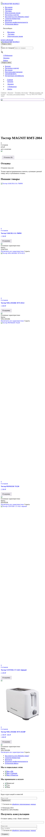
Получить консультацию (13, 72)
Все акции (8, 7)
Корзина (6, 58)
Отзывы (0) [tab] (8, 157)
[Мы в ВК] (9, 771)
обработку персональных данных (24, 804)
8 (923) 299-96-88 (7, 40)
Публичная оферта (11, 24)
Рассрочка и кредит (12, 15)
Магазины (8, 9)
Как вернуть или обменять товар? (17, 17)
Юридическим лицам (12, 13)
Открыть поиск (6, 44)
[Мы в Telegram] (11, 773)
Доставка (8, 11)
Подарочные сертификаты (14, 76)
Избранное (7, 55)
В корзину (6, 241)
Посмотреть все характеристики (12, 251)
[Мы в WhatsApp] (11, 775)
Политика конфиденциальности (16, 22)
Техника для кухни (21, 92)
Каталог (8, 66)
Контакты (8, 20)
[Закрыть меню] (2, 2)
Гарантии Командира (12, 18)
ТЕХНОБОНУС (11, 74)
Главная (10, 80)
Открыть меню (6, 62)
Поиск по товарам (7, 48)
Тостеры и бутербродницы (16, 94)
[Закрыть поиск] (2, 46)
